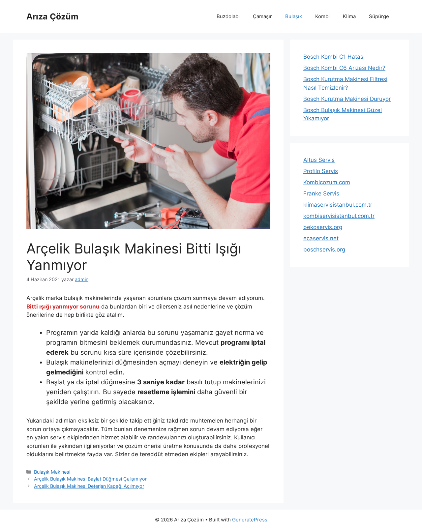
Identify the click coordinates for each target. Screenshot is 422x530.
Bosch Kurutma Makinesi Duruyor (347, 99)
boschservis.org (324, 249)
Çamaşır (262, 16)
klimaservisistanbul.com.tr (337, 204)
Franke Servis (321, 193)
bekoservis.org (322, 227)
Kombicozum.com (326, 182)
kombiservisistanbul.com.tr (339, 216)
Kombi (322, 16)
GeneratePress (249, 519)
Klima (349, 16)
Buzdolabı (228, 16)
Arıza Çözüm (52, 16)
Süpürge (379, 16)
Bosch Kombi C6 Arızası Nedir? (344, 68)
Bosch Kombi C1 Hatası (334, 56)
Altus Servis (319, 160)
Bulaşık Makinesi (52, 472)
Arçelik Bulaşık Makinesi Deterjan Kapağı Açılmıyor (89, 486)
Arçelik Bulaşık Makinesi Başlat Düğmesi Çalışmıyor (90, 479)
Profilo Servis (320, 171)
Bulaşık (293, 16)
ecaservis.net (321, 238)
